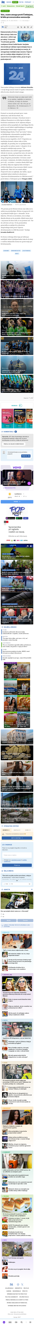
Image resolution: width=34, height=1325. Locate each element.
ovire (28, 830)
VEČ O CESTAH (16, 838)
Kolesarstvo (11, 6)
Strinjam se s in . (15, 860)
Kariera (8, 1291)
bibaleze (6, 932)
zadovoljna (7, 974)
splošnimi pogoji (16, 860)
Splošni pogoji (24, 1297)
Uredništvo (18, 1288)
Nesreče (6, 830)
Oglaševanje (9, 1288)
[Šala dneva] (29, 884)
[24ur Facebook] (18, 1284)
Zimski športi (20, 6)
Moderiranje (17, 1291)
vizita (5, 1020)
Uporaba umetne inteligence (17, 1305)
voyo (5, 1240)
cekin (5, 1062)
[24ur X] (22, 1284)
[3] (7, 418)
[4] (20, 418)
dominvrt (6, 1152)
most (17, 253)
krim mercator (15, 250)
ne (3, 916)
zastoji (17, 830)
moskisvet (7, 1108)
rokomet (6, 250)
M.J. (6, 27)
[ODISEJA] (17, 405)
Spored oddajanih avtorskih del (17, 1302)
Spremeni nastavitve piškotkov (17, 1294)
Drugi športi (29, 6)
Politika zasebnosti (11, 1297)
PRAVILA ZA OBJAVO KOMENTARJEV (14, 444)
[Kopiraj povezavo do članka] (31, 27)
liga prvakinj (26, 250)
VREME (16, 501)
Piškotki (25, 1291)
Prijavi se (24, 455)
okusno (6, 1196)
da (3, 914)
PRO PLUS (26, 1288)
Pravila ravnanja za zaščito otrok (17, 1299)
